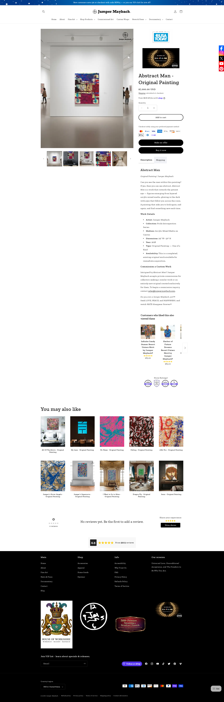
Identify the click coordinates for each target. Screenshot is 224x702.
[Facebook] (221, 48)
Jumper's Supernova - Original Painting (82, 495)
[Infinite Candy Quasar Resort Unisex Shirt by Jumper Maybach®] (148, 332)
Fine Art (44, 572)
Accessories (83, 563)
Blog (43, 590)
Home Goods (83, 572)
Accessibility (120, 563)
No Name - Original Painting (112, 450)
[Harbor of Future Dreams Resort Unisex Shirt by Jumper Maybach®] (168, 332)
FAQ (116, 572)
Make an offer (160, 142)
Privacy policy (78, 696)
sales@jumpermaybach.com (161, 291)
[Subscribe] (84, 663)
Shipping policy (105, 696)
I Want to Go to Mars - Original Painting (112, 495)
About (43, 568)
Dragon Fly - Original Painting (141, 495)
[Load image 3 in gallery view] (87, 158)
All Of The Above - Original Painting (53, 451)
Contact (44, 586)
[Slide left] (43, 159)
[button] (43, 11)
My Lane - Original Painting (82, 450)
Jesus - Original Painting (171, 494)
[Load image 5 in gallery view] (119, 158)
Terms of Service (122, 586)
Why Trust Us (120, 568)
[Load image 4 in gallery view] (103, 158)
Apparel (81, 568)
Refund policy (66, 696)
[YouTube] (221, 63)
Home (43, 563)
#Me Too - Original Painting (171, 450)
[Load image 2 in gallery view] (70, 158)
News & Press (46, 577)
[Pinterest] (221, 68)
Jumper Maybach (52, 696)
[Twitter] (221, 58)
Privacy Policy (121, 577)
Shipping (142, 93)
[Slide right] (130, 159)
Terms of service (91, 696)
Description (146, 160)
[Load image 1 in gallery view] (54, 158)
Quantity (142, 103)
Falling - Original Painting (141, 450)
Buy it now (161, 150)
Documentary (46, 581)
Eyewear (81, 577)
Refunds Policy (121, 581)
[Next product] (185, 348)
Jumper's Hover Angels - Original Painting (53, 495)
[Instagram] (221, 53)
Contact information (120, 696)
